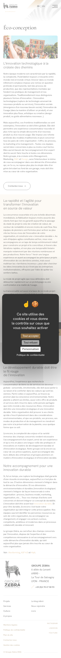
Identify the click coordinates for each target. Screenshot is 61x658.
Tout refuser (31, 342)
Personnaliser (30, 349)
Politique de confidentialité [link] (31, 355)
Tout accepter (31, 336)
